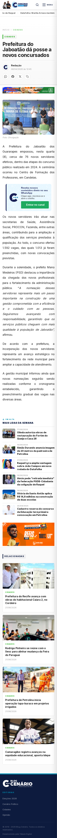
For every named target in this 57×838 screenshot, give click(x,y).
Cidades (18, 30)
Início (6, 30)
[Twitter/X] (20, 76)
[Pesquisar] (37, 5)
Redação (16, 65)
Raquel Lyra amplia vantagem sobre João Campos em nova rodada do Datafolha (34, 466)
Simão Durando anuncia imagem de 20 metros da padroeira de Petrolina (35, 450)
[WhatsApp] (6, 76)
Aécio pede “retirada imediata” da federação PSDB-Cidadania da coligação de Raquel (35, 481)
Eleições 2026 (10, 798)
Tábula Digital (26, 834)
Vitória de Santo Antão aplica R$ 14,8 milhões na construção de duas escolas (35, 496)
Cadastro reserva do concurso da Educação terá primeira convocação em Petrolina (35, 511)
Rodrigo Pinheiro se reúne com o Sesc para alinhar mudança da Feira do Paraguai (27, 651)
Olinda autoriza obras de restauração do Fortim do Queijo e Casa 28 (32, 435)
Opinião (6, 815)
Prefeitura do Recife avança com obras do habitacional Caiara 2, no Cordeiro (26, 600)
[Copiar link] (27, 76)
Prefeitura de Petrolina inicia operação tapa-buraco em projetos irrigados (27, 703)
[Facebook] (13, 76)
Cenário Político (10, 804)
